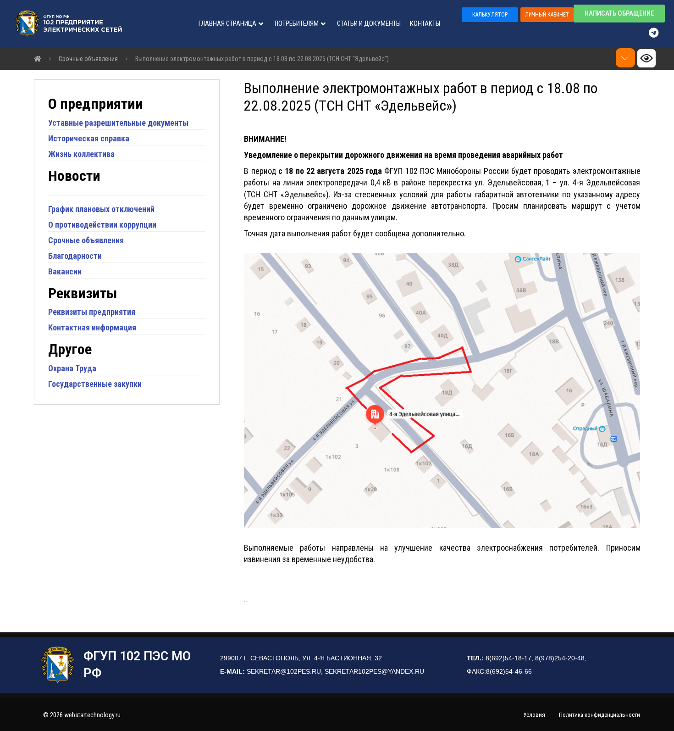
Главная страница (227, 23)
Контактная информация (92, 327)
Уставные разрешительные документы (118, 123)
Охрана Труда (72, 368)
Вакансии (65, 271)
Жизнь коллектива (81, 154)
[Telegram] (658, 32)
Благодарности (75, 256)
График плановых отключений (101, 209)
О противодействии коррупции (102, 224)
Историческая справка (88, 138)
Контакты (425, 23)
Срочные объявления (86, 240)
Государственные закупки (95, 384)
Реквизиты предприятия (91, 312)
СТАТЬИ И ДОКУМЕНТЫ (369, 23)
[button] (490, 14)
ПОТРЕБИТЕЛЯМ (297, 23)
